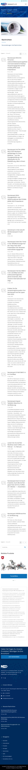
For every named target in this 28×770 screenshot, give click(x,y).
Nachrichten (9, 13)
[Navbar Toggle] (25, 4)
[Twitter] (3, 678)
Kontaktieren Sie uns (7, 758)
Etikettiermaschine (20, 630)
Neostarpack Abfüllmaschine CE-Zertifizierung (16, 514)
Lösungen (5, 748)
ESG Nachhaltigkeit (7, 756)
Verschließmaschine (5, 635)
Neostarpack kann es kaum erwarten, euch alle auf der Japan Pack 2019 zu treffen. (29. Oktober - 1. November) (16, 484)
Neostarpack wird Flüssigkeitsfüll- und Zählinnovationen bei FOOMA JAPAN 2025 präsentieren (16, 198)
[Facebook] (1, 678)
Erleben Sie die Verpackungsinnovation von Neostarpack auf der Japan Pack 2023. (16, 291)
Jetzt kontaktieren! (14, 656)
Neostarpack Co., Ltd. (14, 766)
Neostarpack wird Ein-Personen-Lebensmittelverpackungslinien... (9, 711)
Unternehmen (6, 743)
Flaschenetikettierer (13, 635)
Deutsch (25, 1)
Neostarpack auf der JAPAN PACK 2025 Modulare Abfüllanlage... (13, 718)
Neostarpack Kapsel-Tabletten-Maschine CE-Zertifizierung (14, 403)
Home (4, 13)
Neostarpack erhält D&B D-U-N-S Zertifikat (16, 373)
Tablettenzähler (12, 633)
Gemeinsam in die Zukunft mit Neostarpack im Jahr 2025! (15, 232)
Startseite (5, 740)
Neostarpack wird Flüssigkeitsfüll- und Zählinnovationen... (10, 725)
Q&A (4, 753)
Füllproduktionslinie (5, 633)
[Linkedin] (5, 678)
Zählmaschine (17, 633)
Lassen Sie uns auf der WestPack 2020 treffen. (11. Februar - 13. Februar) (16, 445)
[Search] (25, 547)
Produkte (5, 745)
